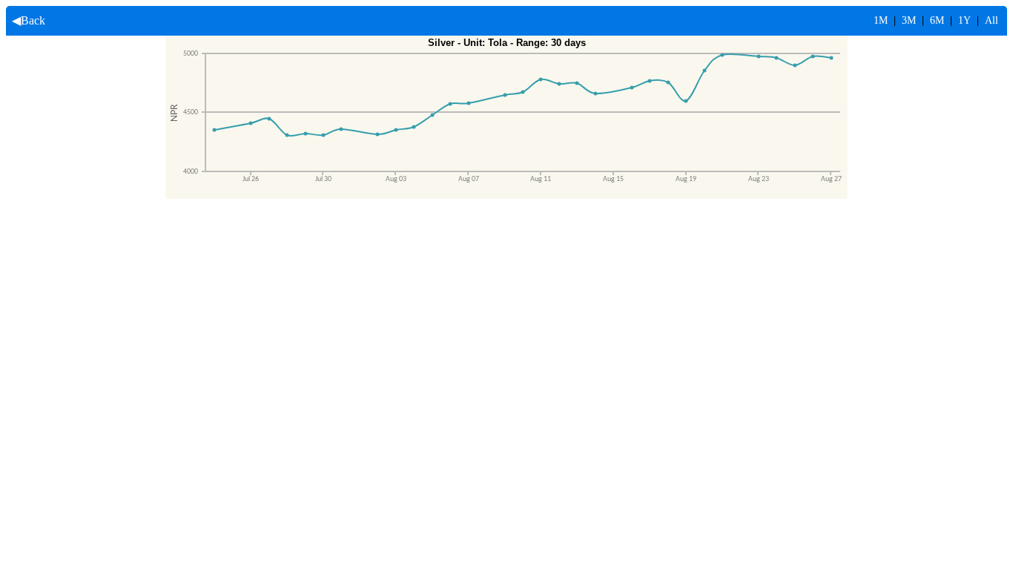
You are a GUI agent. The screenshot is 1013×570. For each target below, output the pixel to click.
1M (881, 20)
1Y (964, 20)
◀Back (25, 20)
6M (937, 20)
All (991, 20)
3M (909, 20)
